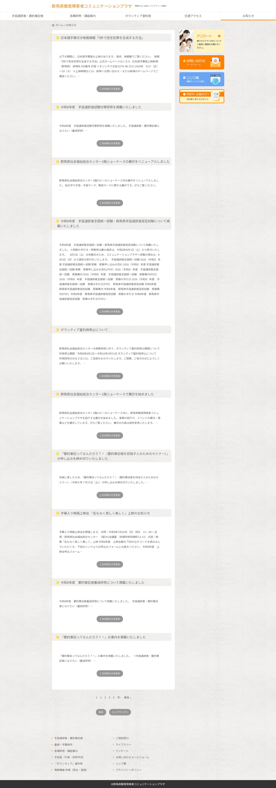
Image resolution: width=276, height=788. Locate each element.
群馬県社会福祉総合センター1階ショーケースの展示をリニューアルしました (115, 161)
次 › (119, 697)
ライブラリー (123, 744)
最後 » (127, 697)
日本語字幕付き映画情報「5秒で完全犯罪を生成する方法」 (103, 37)
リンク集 (121, 763)
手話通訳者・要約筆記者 (27, 16)
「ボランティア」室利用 (68, 763)
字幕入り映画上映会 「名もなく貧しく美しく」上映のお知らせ (105, 513)
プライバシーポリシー (129, 770)
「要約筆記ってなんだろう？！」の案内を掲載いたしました (103, 637)
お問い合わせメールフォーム (132, 757)
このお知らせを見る (109, 88)
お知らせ (248, 16)
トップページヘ (120, 712)
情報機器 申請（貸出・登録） (71, 770)
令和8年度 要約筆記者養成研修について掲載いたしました (102, 582)
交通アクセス (193, 16)
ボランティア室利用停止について (84, 329)
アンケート (122, 751)
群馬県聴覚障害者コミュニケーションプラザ (92, 6)
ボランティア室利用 (138, 16)
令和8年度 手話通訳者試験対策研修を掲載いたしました (101, 107)
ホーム (59, 25)
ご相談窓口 (122, 738)
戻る (101, 712)
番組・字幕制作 (63, 744)
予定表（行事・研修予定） (69, 757)
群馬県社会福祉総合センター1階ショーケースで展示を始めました (107, 394)
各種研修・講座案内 (83, 16)
